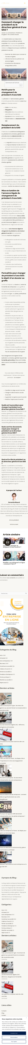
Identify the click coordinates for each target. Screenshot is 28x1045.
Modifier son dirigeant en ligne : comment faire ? (14, 563)
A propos (4, 1011)
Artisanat (2, 658)
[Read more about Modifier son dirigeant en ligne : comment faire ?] (14, 555)
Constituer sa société (6, 666)
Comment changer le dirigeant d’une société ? (12, 546)
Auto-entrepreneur (5, 661)
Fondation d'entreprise (6, 674)
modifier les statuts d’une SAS (16, 186)
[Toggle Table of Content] (20, 85)
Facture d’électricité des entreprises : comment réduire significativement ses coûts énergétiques (13, 797)
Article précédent (14, 520)
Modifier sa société (5, 680)
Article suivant (14, 524)
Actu (1, 655)
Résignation (8, 109)
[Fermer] (26, 1018)
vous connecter (11, 577)
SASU (3, 364)
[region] (14, 1030)
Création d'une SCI (5, 669)
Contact (4, 1015)
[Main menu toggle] (24, 3)
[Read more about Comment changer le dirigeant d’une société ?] (14, 540)
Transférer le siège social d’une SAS (15, 390)
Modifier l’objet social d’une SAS (14, 399)
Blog (3, 1013)
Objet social (3, 682)
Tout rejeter (14, 1041)
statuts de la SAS (16, 136)
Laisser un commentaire (8, 33)
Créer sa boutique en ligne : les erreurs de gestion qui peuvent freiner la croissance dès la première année (13, 708)
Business (2, 663)
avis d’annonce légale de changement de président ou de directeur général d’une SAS (13, 231)
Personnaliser (14, 1037)
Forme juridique (4, 677)
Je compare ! (17, 377)
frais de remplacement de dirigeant (15, 351)
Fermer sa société (5, 671)
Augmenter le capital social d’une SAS (15, 397)
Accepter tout (14, 1033)
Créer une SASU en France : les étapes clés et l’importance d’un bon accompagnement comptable (12, 761)
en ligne (10, 293)
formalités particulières (8, 360)
